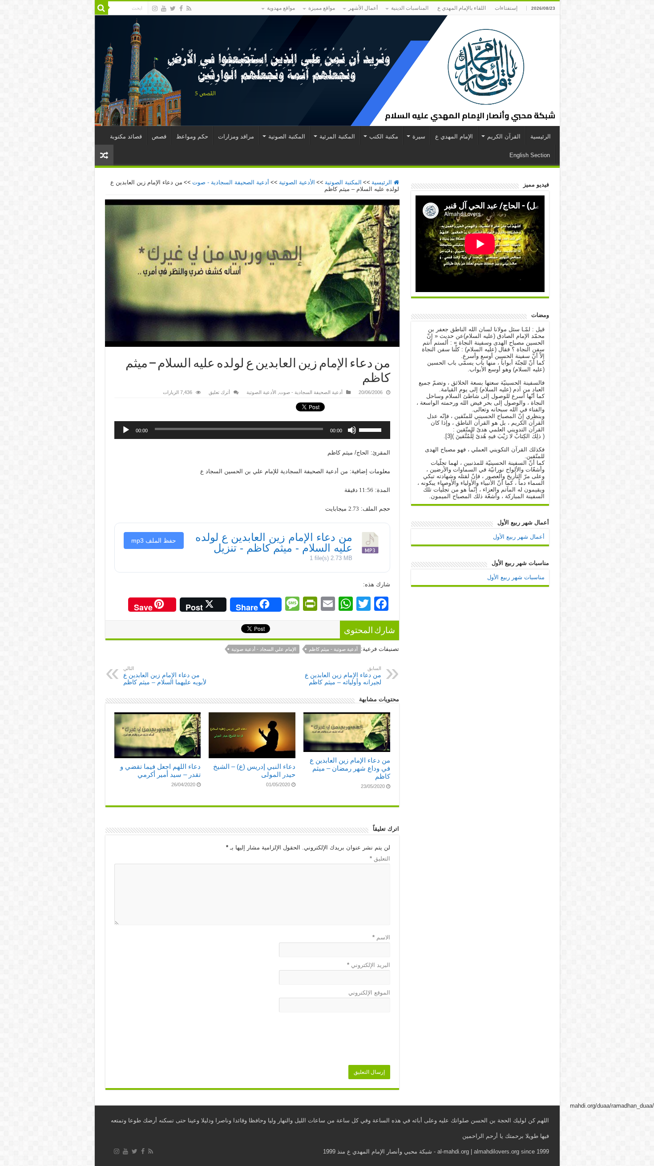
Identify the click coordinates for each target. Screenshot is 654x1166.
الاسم (381, 937)
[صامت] (351, 430)
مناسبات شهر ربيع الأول (516, 577)
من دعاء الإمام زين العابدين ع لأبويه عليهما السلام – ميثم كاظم (164, 676)
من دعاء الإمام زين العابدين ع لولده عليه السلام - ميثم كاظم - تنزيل (273, 542)
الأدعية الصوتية (297, 182)
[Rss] (189, 8)
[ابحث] (101, 8)
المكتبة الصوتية (286, 136)
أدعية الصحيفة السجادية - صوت (230, 182)
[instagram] (154, 8)
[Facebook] (181, 8)
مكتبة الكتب (383, 136)
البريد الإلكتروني (368, 965)
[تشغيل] (125, 430)
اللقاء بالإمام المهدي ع (461, 8)
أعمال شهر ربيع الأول (519, 536)
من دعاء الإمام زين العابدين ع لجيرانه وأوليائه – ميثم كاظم (343, 676)
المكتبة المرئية (337, 136)
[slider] (372, 427)
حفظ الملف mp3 (153, 540)
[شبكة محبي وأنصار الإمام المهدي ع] (327, 70)
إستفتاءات (506, 8)
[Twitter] (173, 8)
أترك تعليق (219, 392)
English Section (529, 155)
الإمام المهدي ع (454, 136)
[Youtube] (163, 8)
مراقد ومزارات (236, 136)
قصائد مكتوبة (126, 136)
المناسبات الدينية (409, 8)
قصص (159, 136)
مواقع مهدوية (281, 8)
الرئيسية (540, 136)
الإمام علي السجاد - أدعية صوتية (263, 649)
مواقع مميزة (321, 8)
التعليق (380, 858)
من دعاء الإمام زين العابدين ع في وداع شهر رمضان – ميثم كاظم (350, 768)
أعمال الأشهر (363, 8)
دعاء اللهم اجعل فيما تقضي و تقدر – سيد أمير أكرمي (160, 770)
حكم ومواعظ (192, 136)
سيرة (418, 136)
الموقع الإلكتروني (369, 992)
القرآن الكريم (504, 136)
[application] (252, 430)
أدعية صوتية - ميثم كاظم (333, 649)
